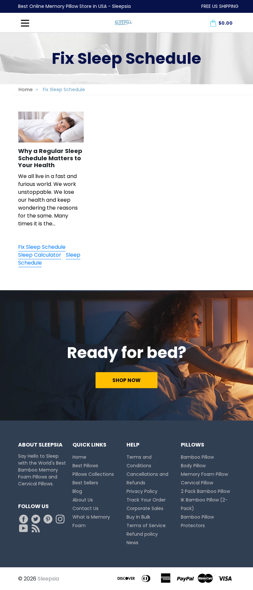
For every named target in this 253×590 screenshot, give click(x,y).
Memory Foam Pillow (204, 474)
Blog (77, 491)
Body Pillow (193, 465)
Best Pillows (85, 465)
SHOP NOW (126, 380)
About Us (82, 500)
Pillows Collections (93, 474)
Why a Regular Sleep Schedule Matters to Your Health (50, 158)
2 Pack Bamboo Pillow (205, 491)
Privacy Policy (141, 491)
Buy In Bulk (138, 517)
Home (25, 89)
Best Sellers (85, 482)
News (132, 542)
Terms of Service (146, 525)
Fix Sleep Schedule (42, 247)
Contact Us (85, 508)
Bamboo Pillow (197, 457)
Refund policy (142, 534)
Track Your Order (146, 500)
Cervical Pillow (197, 482)
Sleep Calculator (39, 255)
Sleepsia (48, 578)
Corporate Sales (144, 508)
